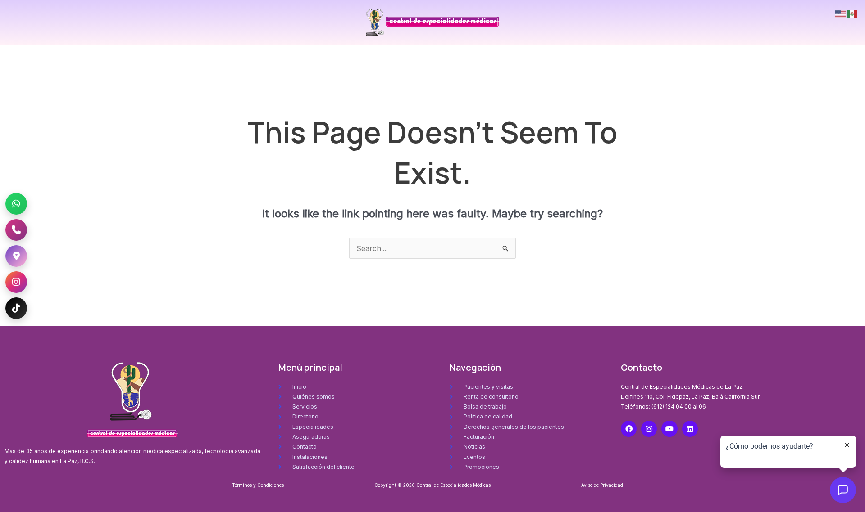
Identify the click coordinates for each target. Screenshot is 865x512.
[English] (841, 13)
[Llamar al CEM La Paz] (16, 230)
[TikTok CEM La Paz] (16, 308)
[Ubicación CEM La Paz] (16, 256)
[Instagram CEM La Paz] (16, 282)
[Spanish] (852, 13)
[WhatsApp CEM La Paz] (16, 204)
